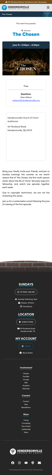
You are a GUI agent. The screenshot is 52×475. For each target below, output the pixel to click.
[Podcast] (33, 463)
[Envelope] (39, 463)
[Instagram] (19, 463)
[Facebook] (13, 463)
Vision (26, 432)
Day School (26, 426)
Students (26, 385)
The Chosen (7, 14)
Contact (26, 401)
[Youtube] (26, 463)
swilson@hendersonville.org (26, 100)
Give (26, 404)
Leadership (26, 429)
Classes (26, 373)
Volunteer (26, 388)
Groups (26, 379)
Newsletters (26, 407)
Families (26, 376)
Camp (26, 420)
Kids (26, 382)
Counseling (26, 423)
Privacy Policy (38, 470)
